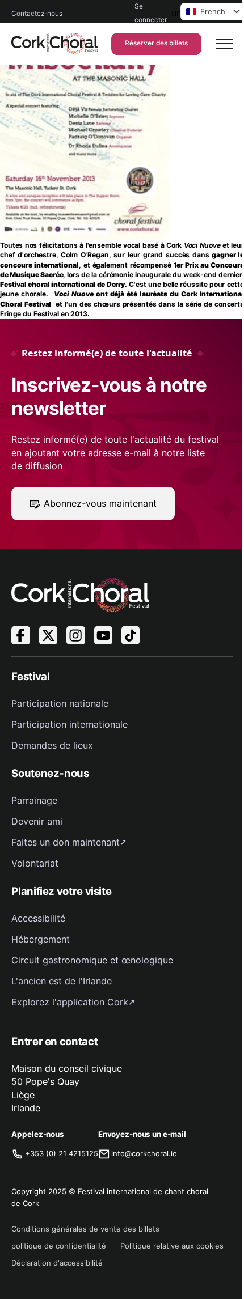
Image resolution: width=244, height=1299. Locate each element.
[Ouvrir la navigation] (224, 44)
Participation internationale (69, 724)
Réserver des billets (156, 43)
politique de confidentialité (58, 1245)
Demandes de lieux (52, 745)
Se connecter (150, 13)
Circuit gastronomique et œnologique (92, 960)
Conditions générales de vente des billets (85, 1228)
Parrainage (34, 800)
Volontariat (34, 863)
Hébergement (40, 939)
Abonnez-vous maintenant (100, 503)
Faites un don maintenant (65, 842)
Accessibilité (38, 918)
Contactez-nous (36, 14)
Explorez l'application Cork (69, 1002)
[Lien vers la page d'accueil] (54, 43)
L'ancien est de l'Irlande (61, 981)
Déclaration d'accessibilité (57, 1262)
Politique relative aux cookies (172, 1245)
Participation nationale (59, 703)
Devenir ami (36, 821)
